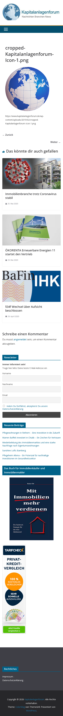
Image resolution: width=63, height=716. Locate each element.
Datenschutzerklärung (12, 680)
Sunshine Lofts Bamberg (14, 450)
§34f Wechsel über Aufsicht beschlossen (23, 309)
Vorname (6, 373)
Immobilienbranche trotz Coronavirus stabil (31, 196)
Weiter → (55, 142)
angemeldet (20, 339)
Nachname (7, 384)
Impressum (7, 676)
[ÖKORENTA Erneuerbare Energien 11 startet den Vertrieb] (31, 216)
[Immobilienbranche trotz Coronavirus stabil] (31, 160)
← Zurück (7, 134)
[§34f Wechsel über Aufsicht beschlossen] (31, 272)
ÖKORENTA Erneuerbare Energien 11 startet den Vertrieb (30, 252)
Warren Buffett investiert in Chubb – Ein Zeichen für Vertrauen (31, 437)
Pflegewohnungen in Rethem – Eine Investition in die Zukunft (31, 432)
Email (4, 395)
